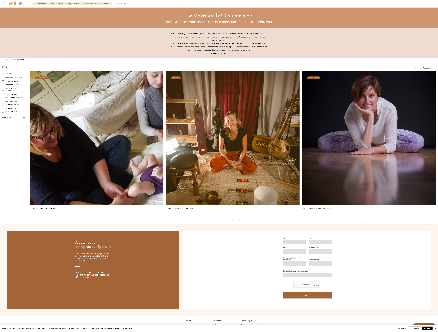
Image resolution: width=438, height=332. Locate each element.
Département (314, 259)
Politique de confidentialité (122, 328)
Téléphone (313, 247)
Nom (311, 238)
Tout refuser (414, 328)
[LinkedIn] (124, 3)
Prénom (285, 238)
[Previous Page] (226, 220)
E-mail (285, 247)
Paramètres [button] (402, 328)
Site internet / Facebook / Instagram (292, 258)
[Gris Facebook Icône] (121, 3)
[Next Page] (238, 220)
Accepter (427, 328)
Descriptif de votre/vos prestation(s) (295, 271)
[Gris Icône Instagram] (118, 3)
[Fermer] (435, 328)
